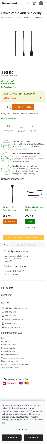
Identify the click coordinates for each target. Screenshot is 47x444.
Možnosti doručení (8, 87)
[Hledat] (27, 3)
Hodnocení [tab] (14, 245)
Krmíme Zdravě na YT (14, 327)
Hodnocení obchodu (9, 361)
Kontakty (5, 341)
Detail (30, 221)
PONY (27, 227)
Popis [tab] (6, 245)
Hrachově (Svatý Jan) (28, 144)
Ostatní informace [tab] (27, 245)
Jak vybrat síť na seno (10, 368)
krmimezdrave (10, 323)
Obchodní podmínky (9, 354)
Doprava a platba (8, 348)
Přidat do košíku (24, 107)
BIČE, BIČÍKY (18, 271)
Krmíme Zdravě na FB (14, 319)
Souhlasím (33, 437)
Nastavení (22, 429)
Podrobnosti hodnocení (33, 17)
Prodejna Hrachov (8, 344)
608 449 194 (10, 312)
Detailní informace (8, 118)
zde (3, 422)
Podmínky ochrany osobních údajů (15, 364)
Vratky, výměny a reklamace (12, 358)
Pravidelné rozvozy (8, 351)
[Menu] (41, 3)
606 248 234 (10, 316)
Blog (3, 338)
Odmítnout (12, 437)
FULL (34, 227)
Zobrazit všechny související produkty (23, 237)
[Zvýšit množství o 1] (10, 105)
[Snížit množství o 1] (10, 108)
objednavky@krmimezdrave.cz (17, 308)
